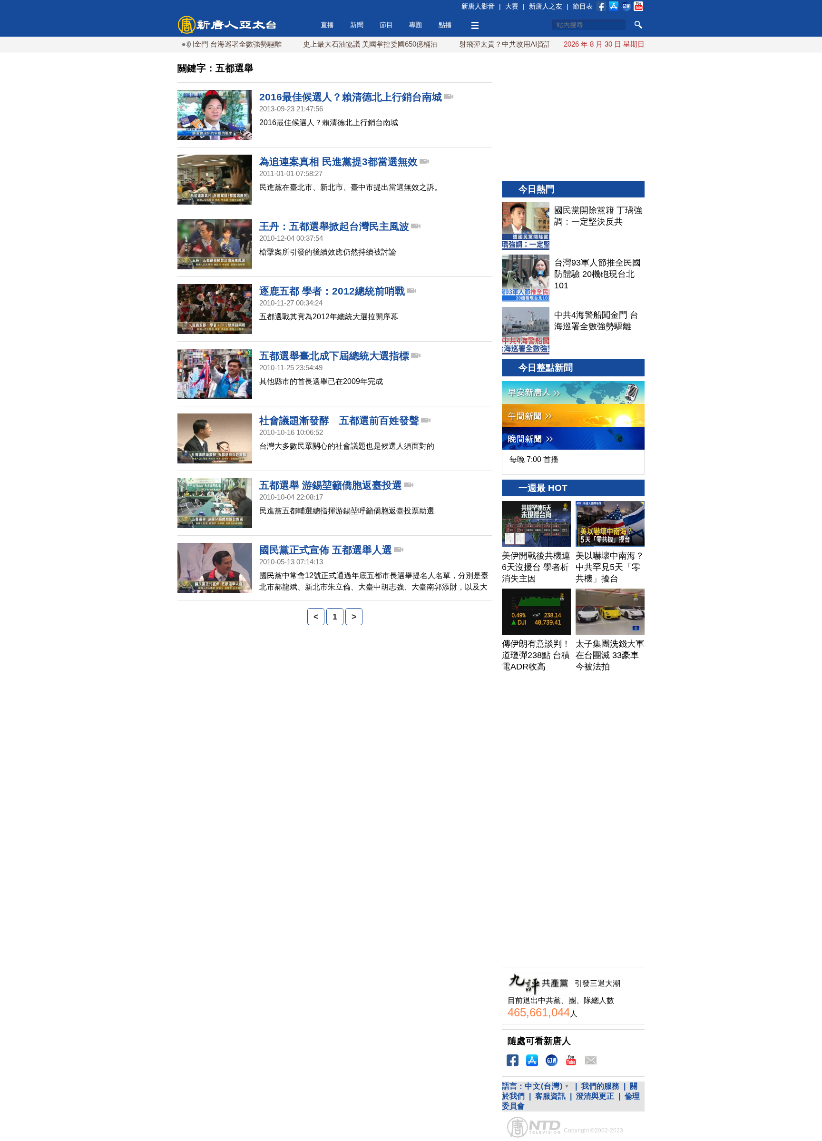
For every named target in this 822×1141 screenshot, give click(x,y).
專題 (415, 25)
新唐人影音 (478, 6)
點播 (445, 25)
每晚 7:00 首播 (533, 459)
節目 (386, 25)
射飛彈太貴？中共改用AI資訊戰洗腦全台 (498, 44)
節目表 (583, 6)
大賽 (512, 6)
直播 (327, 25)
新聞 (356, 25)
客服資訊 (550, 1096)
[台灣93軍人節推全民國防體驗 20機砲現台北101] (525, 278)
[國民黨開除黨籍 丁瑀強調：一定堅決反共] (525, 226)
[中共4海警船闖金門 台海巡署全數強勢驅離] (525, 330)
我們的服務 (600, 1086)
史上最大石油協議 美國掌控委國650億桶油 (345, 44)
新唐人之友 (545, 6)
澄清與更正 (595, 1096)
